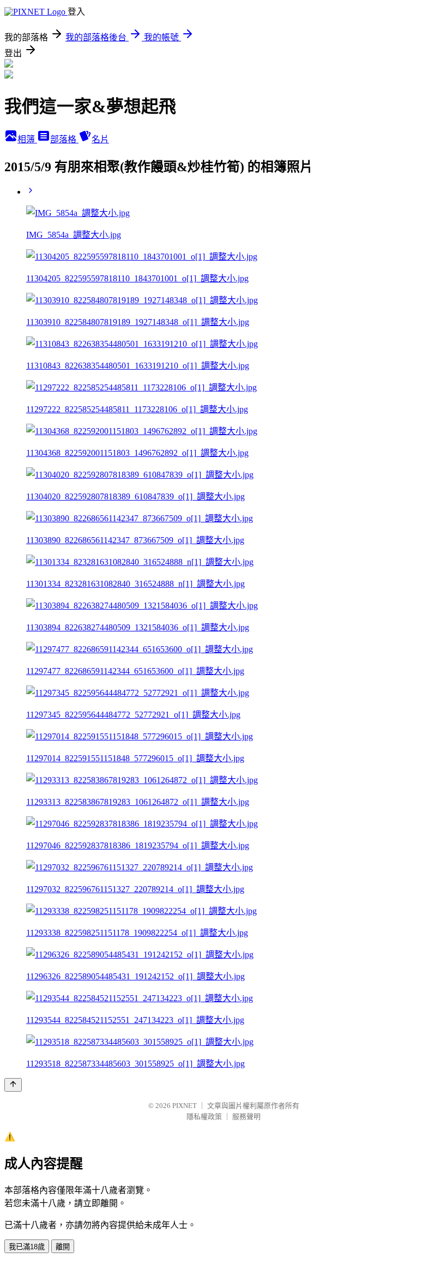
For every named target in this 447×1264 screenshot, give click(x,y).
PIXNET (184, 1106)
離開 (63, 1247)
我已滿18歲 (27, 1247)
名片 (100, 139)
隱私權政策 (204, 1116)
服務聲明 (246, 1116)
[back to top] (13, 1085)
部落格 (64, 139)
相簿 (27, 139)
